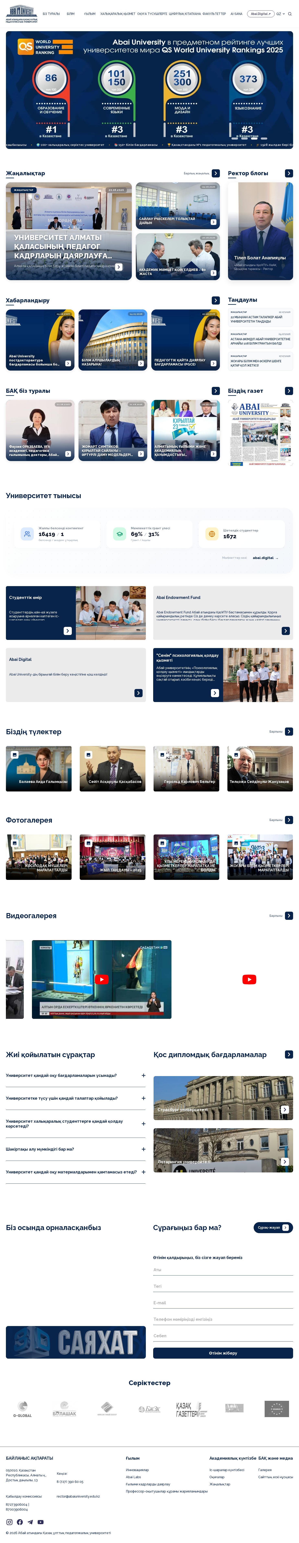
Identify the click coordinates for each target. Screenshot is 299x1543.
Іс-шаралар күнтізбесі (227, 1470)
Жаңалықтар (220, 1484)
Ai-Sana (236, 13)
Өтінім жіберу (223, 1353)
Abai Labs (133, 1477)
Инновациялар (137, 1470)
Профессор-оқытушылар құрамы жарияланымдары (167, 1491)
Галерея (265, 1470)
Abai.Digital (259, 13)
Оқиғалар (217, 1477)
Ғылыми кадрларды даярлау (148, 1484)
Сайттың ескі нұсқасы (275, 1477)
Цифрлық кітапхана (185, 13)
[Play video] (32, 979)
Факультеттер (214, 13)
